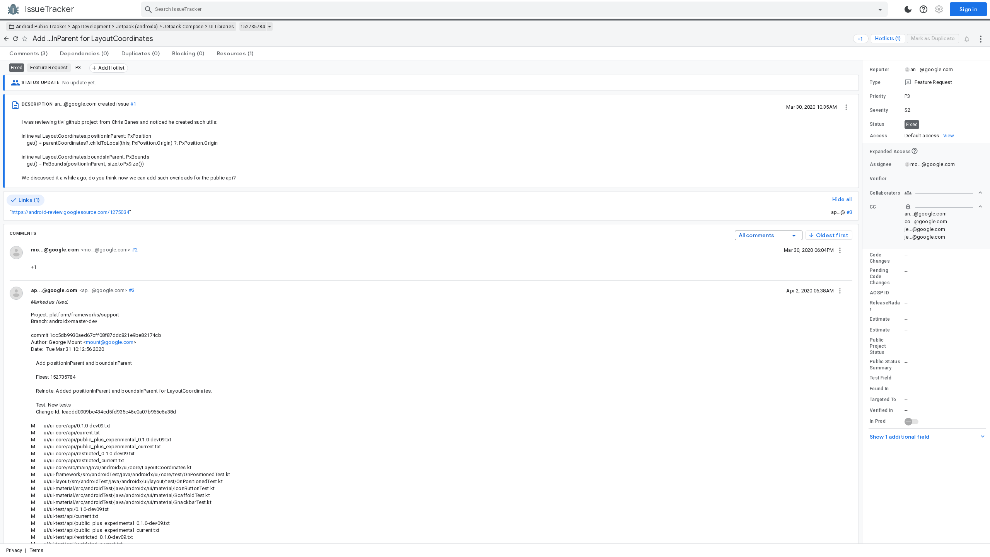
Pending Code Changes (880, 276)
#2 (134, 250)
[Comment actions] (840, 250)
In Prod (878, 421)
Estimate (880, 319)
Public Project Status (878, 346)
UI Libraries (221, 26)
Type (875, 82)
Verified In (881, 410)
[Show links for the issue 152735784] (269, 26)
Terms (37, 550)
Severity (879, 110)
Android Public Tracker (41, 26)
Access (879, 135)
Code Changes (880, 258)
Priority (878, 96)
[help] (923, 9)
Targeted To (883, 399)
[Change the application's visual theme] (908, 9)
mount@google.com (109, 342)
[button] (926, 82)
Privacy (14, 550)
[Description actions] (846, 107)
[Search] (148, 9)
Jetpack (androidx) (137, 26)
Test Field (880, 378)
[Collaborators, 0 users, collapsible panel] (944, 192)
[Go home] (6, 38)
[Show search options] (880, 9)
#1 (133, 104)
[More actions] (981, 38)
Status (877, 124)
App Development (91, 26)
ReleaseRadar (885, 306)
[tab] (28, 53)
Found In (879, 388)
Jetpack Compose (183, 26)
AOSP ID (879, 293)
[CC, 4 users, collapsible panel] (944, 206)
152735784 (253, 26)
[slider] (863, 301)
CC (873, 207)
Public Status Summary (885, 365)
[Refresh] (15, 38)
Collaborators (885, 193)
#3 (849, 212)
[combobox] (515, 9)
